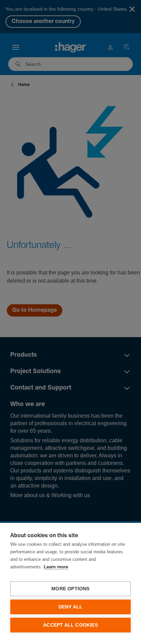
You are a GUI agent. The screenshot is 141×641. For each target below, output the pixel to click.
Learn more (56, 567)
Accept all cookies (70, 625)
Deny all (71, 606)
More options (70, 588)
